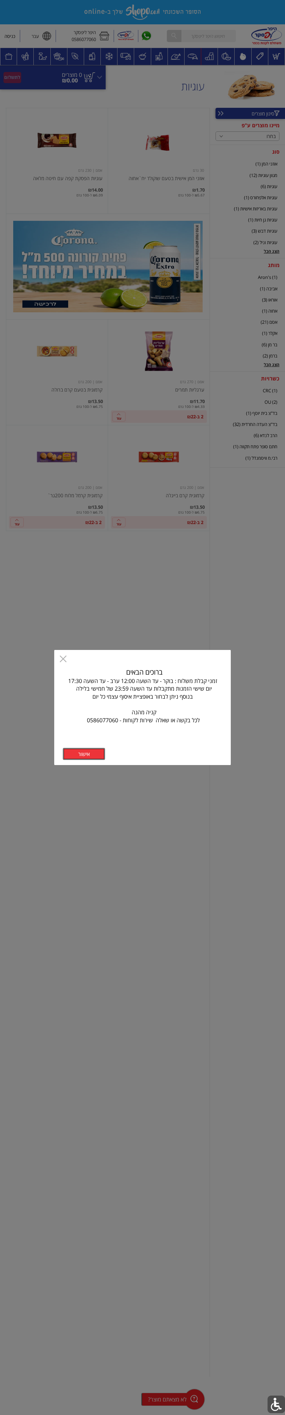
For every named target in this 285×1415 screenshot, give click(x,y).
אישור (84, 753)
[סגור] (63, 659)
